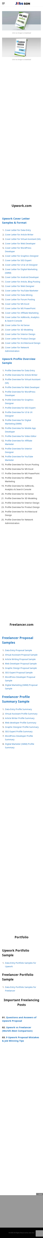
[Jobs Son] (22, 3)
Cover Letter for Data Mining (18, 295)
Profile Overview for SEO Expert (20, 407)
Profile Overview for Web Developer (22, 387)
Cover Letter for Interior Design (20, 334)
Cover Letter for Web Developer (20, 243)
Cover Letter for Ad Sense (17, 325)
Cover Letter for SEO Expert (18, 260)
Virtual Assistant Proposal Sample (21, 654)
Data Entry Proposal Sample (18, 650)
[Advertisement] (21, 85)
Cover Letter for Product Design (20, 338)
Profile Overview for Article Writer (21, 375)
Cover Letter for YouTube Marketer (21, 290)
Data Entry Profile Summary (18, 709)
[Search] (40, 3)
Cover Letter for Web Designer (19, 286)
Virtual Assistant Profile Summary (21, 713)
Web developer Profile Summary (20, 722)
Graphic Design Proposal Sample (21, 668)
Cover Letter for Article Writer (19, 234)
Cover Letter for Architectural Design (22, 343)
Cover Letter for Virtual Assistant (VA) (23, 239)
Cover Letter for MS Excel (17, 304)
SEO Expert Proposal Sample (19, 672)
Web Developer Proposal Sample (21, 663)
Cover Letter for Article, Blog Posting (22, 281)
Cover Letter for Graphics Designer (22, 255)
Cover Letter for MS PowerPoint (20, 308)
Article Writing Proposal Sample (20, 659)
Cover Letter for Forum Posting (20, 299)
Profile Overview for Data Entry (20, 370)
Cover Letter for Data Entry (18, 230)
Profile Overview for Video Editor (20, 436)
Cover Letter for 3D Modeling (19, 329)
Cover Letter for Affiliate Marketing (22, 312)
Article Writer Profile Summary (19, 718)
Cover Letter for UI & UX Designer (21, 264)
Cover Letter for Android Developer (22, 277)
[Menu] (3, 3)
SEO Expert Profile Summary (18, 731)
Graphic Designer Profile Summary (22, 727)
